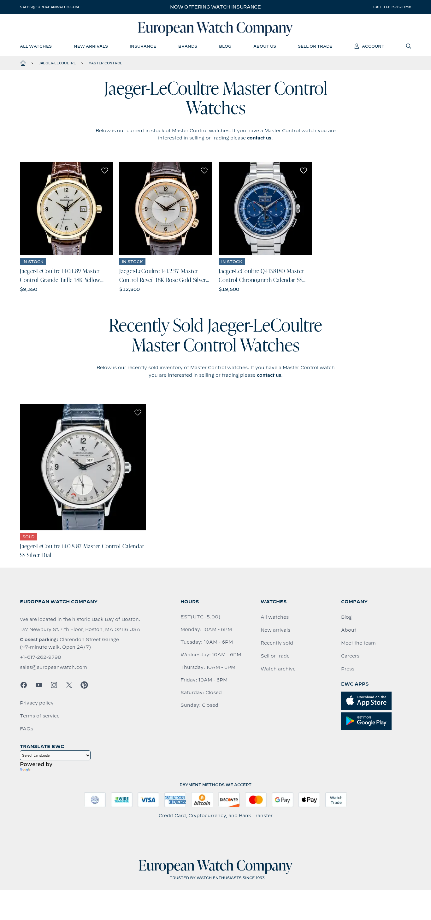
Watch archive (278, 668)
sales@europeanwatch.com (49, 7)
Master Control (105, 63)
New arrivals (275, 630)
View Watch (66, 208)
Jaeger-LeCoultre (57, 63)
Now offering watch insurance (215, 6)
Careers (350, 655)
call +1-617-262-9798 (392, 7)
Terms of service (40, 715)
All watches (275, 617)
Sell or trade (275, 655)
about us (264, 46)
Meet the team (358, 643)
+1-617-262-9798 (40, 657)
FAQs (26, 728)
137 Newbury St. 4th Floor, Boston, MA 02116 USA (80, 629)
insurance (143, 46)
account (373, 46)
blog (225, 46)
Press (347, 668)
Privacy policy (37, 702)
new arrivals (91, 46)
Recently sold (277, 643)
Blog (346, 617)
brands (187, 46)
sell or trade (315, 46)
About (348, 630)
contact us (259, 137)
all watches (36, 46)
